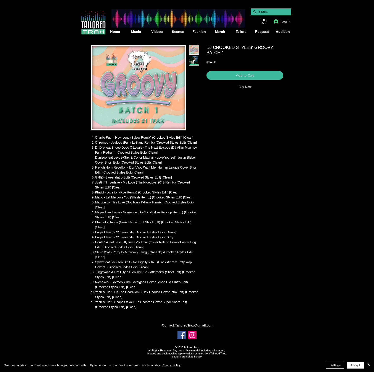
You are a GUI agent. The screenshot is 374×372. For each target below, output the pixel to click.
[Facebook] (181, 335)
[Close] (368, 365)
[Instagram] (192, 335)
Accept (355, 365)
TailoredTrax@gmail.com (194, 325)
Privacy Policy (171, 365)
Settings (335, 365)
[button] (264, 21)
